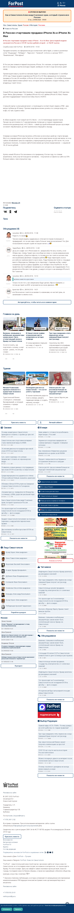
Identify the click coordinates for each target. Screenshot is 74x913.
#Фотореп (33, 25)
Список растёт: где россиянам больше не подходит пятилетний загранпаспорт (58, 391)
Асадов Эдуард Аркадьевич (16, 570)
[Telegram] (15, 211)
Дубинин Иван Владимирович (17, 576)
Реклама (41, 25)
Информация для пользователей (25, 826)
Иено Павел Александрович (16, 558)
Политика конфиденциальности (55, 905)
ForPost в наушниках (49, 514)
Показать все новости (18, 538)
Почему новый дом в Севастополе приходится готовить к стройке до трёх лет (18, 433)
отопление (18, 328)
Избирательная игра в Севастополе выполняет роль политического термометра (18, 657)
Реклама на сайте (9, 793)
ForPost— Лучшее (24, 856)
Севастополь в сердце (49, 496)
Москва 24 (16, 203)
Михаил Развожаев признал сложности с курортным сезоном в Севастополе (12, 391)
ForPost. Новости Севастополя (32, 860)
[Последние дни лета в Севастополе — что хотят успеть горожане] (37, 373)
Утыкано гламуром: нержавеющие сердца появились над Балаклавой (16, 647)
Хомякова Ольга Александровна (18, 588)
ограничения (40, 328)
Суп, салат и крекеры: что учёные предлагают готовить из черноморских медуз (16, 459)
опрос (43, 383)
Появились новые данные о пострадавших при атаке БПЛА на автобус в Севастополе (18, 468)
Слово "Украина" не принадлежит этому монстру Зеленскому (16, 625)
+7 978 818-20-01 (9, 892)
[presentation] (6, 358)
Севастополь (12, 25)
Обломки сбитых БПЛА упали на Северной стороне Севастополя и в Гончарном (18, 485)
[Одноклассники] (10, 211)
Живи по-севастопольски (50, 510)
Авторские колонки (10, 842)
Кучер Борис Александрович (16, 552)
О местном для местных (50, 491)
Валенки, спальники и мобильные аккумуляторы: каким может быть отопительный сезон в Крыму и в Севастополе (13, 337)
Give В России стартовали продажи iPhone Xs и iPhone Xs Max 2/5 (56, 211)
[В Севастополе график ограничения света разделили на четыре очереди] (37, 318)
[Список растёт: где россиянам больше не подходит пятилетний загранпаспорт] (60, 373)
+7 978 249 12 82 (9, 819)
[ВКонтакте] (5, 211)
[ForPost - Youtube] (50, 852)
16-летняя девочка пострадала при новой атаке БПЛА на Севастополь (17, 450)
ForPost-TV (7, 844)
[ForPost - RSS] (45, 852)
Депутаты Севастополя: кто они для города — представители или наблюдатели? (18, 635)
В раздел (18, 666)
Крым (20, 25)
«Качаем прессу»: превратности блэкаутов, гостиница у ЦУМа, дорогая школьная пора (18, 493)
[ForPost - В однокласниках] (52, 852)
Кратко (5, 847)
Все (4, 25)
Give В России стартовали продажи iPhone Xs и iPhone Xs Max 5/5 (61, 211)
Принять (18, 909)
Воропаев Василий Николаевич (18, 564)
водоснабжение (62, 328)
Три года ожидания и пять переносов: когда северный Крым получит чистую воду (60, 336)
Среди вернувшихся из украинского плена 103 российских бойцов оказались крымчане (18, 477)
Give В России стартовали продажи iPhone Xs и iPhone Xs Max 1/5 (55, 211)
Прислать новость (18, 422)
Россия (26, 25)
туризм (19, 383)
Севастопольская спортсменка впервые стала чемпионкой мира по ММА (17, 441)
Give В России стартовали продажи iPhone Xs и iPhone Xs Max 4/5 (59, 211)
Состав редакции (9, 849)
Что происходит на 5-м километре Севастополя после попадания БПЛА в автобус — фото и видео (16, 510)
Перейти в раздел (18, 612)
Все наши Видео (47, 487)
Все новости (7, 840)
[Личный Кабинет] (58, 3)
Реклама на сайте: (10, 886)
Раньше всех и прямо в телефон (53, 501)
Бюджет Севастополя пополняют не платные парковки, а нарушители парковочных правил (18, 521)
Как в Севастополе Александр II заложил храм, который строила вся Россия (17, 501)
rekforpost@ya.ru (9, 896)
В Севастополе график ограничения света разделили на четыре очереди (35, 336)
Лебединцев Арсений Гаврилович (18, 606)
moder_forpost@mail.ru (16, 816)
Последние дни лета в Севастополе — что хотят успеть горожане (36, 390)
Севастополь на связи (49, 482)
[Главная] (16, 3)
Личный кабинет (55, 422)
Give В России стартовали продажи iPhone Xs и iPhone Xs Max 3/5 (58, 211)
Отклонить (6, 909)
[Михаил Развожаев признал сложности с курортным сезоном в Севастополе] (14, 373)
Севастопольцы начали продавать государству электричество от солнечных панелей (54, 590)
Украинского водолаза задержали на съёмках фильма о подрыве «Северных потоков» (53, 442)
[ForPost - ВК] (48, 852)
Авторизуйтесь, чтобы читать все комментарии (37, 302)
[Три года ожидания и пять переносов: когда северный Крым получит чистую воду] (60, 318)
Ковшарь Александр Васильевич (18, 594)
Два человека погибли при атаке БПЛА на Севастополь (17, 530)
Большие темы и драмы (49, 505)
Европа (65, 383)
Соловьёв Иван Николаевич (16, 582)
